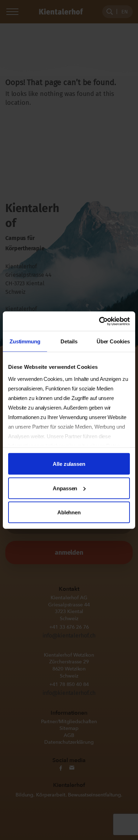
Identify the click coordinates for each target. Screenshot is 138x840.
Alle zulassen (69, 464)
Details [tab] (69, 341)
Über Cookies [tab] (113, 341)
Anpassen (65, 488)
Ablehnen (69, 512)
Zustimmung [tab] (25, 341)
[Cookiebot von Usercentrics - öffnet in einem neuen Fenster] (99, 321)
